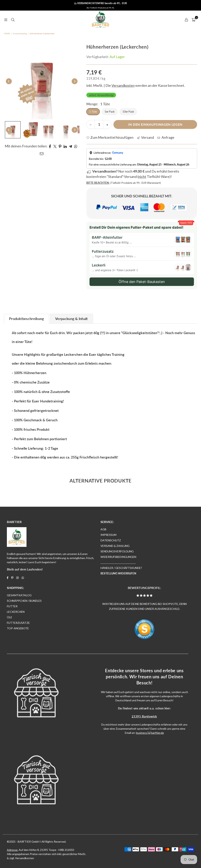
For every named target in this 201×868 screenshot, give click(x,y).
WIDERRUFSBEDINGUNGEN (118, 556)
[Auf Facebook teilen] (49, 146)
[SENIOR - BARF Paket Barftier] (30, 130)
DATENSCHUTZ (110, 540)
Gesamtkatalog (20, 33)
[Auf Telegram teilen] (70, 146)
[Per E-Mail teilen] (42, 153)
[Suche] (12, 19)
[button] (193, 19)
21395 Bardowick (144, 716)
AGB (103, 529)
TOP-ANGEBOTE (18, 628)
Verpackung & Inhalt (71, 318)
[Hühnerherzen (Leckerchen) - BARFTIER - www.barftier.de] (12, 129)
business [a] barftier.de (150, 732)
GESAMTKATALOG (19, 595)
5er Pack (110, 111)
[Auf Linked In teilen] (65, 146)
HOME (7, 33)
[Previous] (9, 81)
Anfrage (167, 137)
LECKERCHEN (16, 611)
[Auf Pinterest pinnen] (60, 146)
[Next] (75, 81)
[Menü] (5, 19)
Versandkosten (24, 858)
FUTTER (12, 606)
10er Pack (128, 111)
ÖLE (9, 617)
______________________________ (118, 562)
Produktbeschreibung (26, 318)
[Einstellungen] (186, 19)
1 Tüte (93, 111)
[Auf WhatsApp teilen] (76, 146)
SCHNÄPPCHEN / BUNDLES (24, 600)
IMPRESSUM (108, 534)
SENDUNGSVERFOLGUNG (117, 551)
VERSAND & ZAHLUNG (115, 545)
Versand (147, 137)
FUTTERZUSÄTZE (18, 622)
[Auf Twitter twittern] (55, 146)
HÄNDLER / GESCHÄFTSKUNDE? (121, 567)
